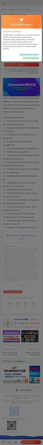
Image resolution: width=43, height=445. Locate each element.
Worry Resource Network (29, 54)
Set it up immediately (30, 58)
